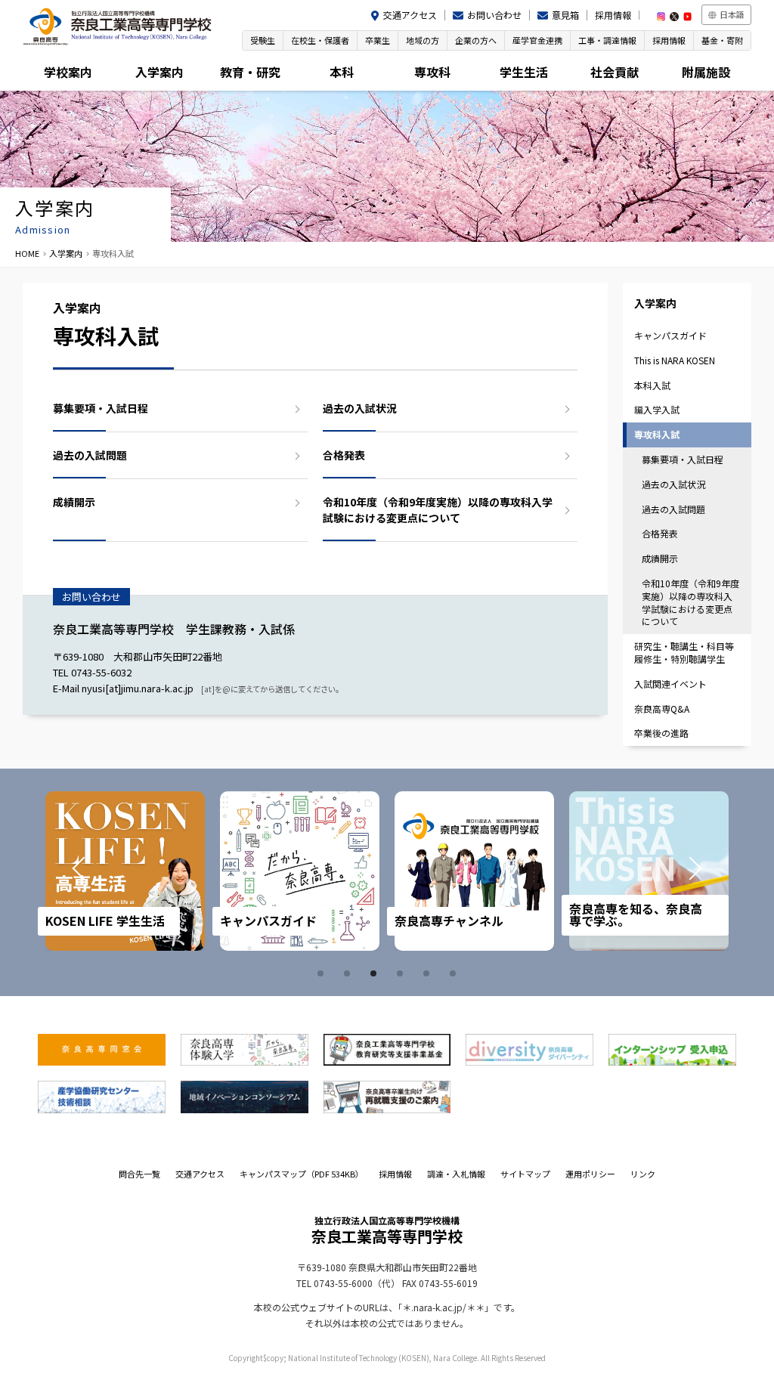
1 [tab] (322, 973)
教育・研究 (250, 72)
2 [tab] (349, 973)
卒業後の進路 (661, 732)
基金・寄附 (722, 40)
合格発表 (344, 455)
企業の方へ (476, 40)
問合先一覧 (139, 1174)
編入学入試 (657, 409)
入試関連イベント (670, 683)
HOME (27, 253)
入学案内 (159, 72)
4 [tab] (402, 973)
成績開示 (74, 501)
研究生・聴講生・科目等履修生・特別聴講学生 (684, 652)
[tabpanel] (154, 871)
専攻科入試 (657, 434)
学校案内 (68, 72)
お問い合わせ (494, 14)
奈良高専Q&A (661, 708)
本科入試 (652, 385)
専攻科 (432, 72)
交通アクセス (410, 14)
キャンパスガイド (670, 335)
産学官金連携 (537, 40)
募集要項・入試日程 (100, 408)
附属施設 (706, 72)
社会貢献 (614, 72)
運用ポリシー (590, 1174)
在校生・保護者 (320, 40)
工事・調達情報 (607, 40)
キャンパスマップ (302, 1174)
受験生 (262, 40)
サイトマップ (525, 1174)
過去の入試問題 (90, 455)
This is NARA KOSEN (674, 360)
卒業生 (377, 40)
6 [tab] (455, 973)
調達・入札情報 (456, 1174)
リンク (642, 1174)
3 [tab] (375, 973)
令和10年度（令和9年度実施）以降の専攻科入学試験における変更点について (438, 509)
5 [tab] (428, 973)
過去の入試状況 (360, 408)
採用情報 (613, 14)
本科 (342, 72)
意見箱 (565, 14)
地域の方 (422, 40)
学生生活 (524, 72)
